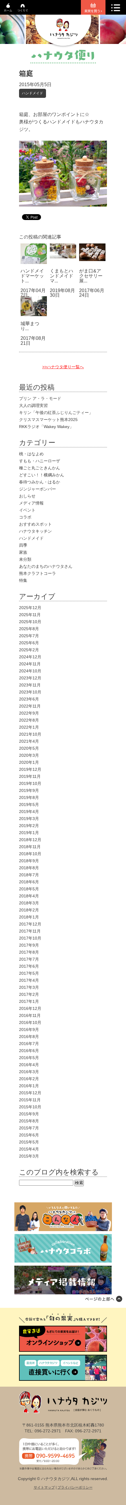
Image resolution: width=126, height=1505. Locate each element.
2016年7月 (29, 1043)
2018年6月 (29, 882)
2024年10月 (30, 671)
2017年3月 (29, 987)
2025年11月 (30, 614)
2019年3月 (29, 818)
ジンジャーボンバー (37, 489)
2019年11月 (30, 776)
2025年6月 (29, 642)
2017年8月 (29, 952)
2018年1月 (29, 917)
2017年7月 (29, 959)
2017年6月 (29, 966)
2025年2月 (29, 649)
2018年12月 (30, 839)
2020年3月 (29, 755)
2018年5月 (29, 889)
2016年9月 (29, 1029)
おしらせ (27, 496)
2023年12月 (30, 678)
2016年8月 (29, 1036)
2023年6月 (29, 699)
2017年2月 (29, 994)
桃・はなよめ (31, 453)
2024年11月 (30, 664)
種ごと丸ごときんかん (39, 468)
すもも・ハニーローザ (39, 461)
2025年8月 (29, 628)
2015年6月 (29, 1135)
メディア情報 (31, 503)
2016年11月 (30, 1015)
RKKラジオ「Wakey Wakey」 (46, 426)
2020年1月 (29, 762)
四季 (23, 545)
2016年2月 (29, 1078)
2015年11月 (30, 1099)
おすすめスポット (35, 524)
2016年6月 (29, 1050)
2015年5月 (29, 1142)
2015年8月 (29, 1121)
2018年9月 (29, 860)
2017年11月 (30, 931)
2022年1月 (29, 727)
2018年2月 (29, 910)
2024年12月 (30, 657)
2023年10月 (30, 692)
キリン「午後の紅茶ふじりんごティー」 (56, 412)
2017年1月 (29, 1001)
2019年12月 (30, 769)
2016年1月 (29, 1085)
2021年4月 (29, 741)
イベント (27, 510)
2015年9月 (29, 1114)
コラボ (25, 517)
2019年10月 (30, 783)
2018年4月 (29, 896)
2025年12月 (30, 607)
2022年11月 (30, 706)
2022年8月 (29, 720)
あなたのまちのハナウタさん (45, 566)
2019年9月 (29, 790)
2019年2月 (29, 825)
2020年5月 (29, 748)
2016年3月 (29, 1071)
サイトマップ (44, 1487)
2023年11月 (30, 685)
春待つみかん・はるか (39, 482)
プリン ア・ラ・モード (40, 398)
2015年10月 (30, 1107)
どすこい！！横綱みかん (41, 475)
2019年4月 (29, 811)
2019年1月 (29, 832)
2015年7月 (29, 1128)
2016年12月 (30, 1008)
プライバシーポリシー (75, 1487)
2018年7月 (29, 874)
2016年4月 (29, 1064)
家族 (23, 552)
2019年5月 (29, 804)
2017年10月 (30, 938)
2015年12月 (30, 1092)
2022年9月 (29, 713)
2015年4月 (29, 1149)
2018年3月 (29, 903)
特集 (23, 580)
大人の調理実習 (33, 405)
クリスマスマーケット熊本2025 (48, 419)
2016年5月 (29, 1057)
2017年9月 (29, 945)
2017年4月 (29, 980)
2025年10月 (30, 621)
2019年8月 (29, 797)
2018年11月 (30, 846)
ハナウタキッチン (35, 531)
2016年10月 (30, 1022)
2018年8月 (29, 867)
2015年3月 (29, 1156)
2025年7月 (29, 635)
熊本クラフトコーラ (37, 573)
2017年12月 (30, 924)
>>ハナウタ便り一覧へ (63, 366)
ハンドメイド (32, 93)
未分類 (25, 559)
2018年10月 (30, 853)
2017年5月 (29, 973)
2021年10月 (30, 734)
